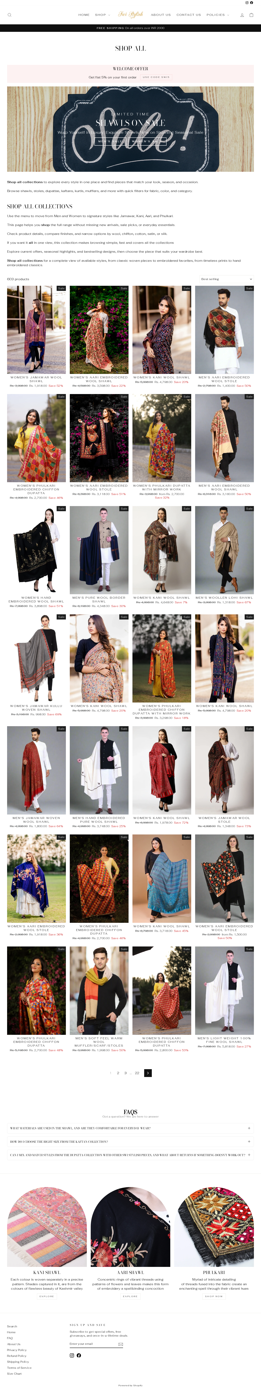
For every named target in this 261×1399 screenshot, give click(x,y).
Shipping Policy (18, 1361)
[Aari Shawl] (130, 1227)
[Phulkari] (214, 1227)
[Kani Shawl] (47, 1227)
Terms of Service (19, 1367)
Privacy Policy (17, 1350)
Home (84, 15)
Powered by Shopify (130, 1385)
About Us (161, 15)
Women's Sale (147, 141)
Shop (101, 15)
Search (12, 1326)
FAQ (10, 1338)
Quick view (36, 369)
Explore (47, 1296)
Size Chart (14, 1373)
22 (137, 1073)
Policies (217, 15)
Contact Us (189, 15)
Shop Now (214, 1296)
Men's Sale (110, 141)
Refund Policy (17, 1356)
